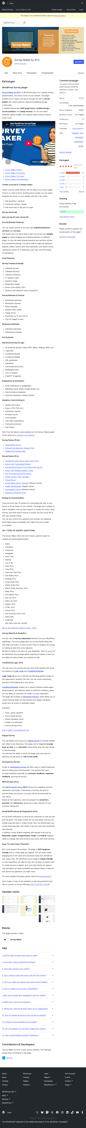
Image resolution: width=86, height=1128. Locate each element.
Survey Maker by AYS (11, 92)
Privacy (5, 1085)
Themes (26, 1077)
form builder (79, 137)
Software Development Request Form (19, 448)
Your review (63, 191)
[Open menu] (82, 3)
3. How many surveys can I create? (16, 969)
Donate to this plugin (67, 237)
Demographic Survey (13, 445)
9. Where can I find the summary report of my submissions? (25, 1009)
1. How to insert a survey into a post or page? (20, 955)
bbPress (6, 1099)
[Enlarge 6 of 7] (52, 908)
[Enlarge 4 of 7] (34, 908)
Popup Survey (10, 480)
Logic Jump (19, 671)
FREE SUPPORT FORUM (40, 884)
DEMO (9, 730)
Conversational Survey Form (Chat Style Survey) (24, 467)
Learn (46, 1074)
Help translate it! (60, 15)
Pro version (48, 651)
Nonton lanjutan (65, 152)
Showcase (27, 1074)
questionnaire (78, 142)
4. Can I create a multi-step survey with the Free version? (24, 975)
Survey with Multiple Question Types (19, 470)
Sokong (81, 73)
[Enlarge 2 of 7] (16, 908)
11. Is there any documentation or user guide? (19, 1022)
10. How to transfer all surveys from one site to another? (24, 1015)
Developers (48, 1081)
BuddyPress (8, 1103)
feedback (75, 133)
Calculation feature (30, 697)
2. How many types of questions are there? (19, 962)
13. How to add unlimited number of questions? (20, 1035)
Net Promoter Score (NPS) (16, 787)
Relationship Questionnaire (15, 451)
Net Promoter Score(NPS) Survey (18, 474)
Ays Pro (23, 64)
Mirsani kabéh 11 (78, 128)
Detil (6, 73)
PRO (4, 730)
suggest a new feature (25, 435)
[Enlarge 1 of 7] (16, 898)
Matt (5, 1095)
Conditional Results (36, 671)
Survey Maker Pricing (13, 170)
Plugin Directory (7, 9)
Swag (68, 1085)
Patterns (26, 1085)
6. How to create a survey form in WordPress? (20, 989)
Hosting (5, 1081)
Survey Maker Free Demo (15, 173)
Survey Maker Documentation (16, 179)
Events (67, 1077)
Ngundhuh (79, 62)
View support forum (66, 217)
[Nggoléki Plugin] (24, 23)
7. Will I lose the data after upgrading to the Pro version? (24, 995)
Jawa (9, 1112)
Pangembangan (47, 73)
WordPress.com (9, 1092)
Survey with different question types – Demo (19, 628)
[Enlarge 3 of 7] (34, 898)
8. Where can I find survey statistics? (16, 1002)
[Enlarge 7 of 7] (52, 917)
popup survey (33, 741)
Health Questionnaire (13, 486)
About (4, 1074)
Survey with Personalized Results (18, 464)
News (4, 1077)
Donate (69, 1081)
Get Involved (70, 1074)
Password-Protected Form (15, 493)
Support (47, 1077)
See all (81, 191)
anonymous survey (18, 767)
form (81, 133)
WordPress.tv (50, 1085)
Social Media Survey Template (17, 483)
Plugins (25, 1081)
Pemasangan (31, 73)
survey (81, 146)
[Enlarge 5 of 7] (52, 898)
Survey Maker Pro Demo (14, 176)
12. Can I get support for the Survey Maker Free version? (24, 1029)
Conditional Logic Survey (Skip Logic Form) (22, 461)
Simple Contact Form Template (17, 477)
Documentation (45, 876)
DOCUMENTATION (21, 730)
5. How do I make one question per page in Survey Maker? (25, 982)
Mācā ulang (17, 73)
